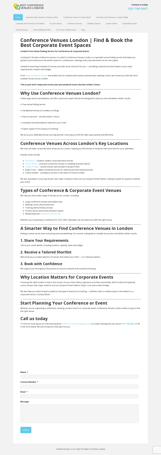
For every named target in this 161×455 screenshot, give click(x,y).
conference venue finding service (76, 323)
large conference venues (36, 75)
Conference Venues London (28, 8)
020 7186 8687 (138, 8)
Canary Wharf (31, 163)
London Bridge (31, 166)
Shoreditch (30, 160)
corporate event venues (50, 213)
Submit (26, 430)
